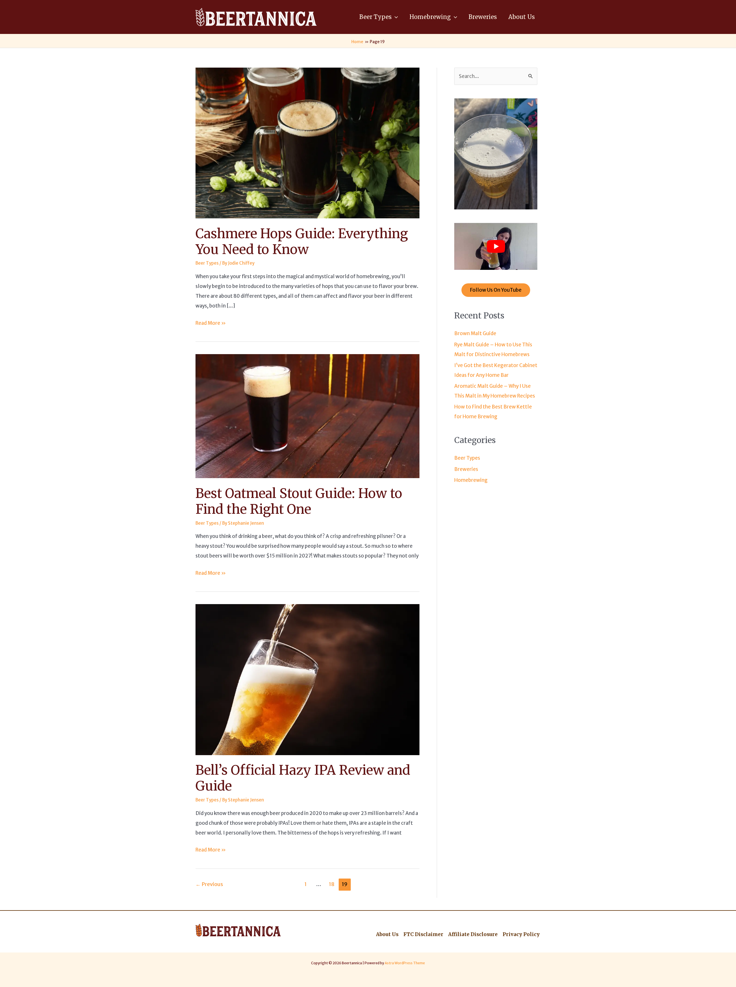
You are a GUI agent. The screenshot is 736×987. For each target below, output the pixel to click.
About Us (387, 934)
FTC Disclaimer (423, 934)
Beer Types (206, 263)
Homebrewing (471, 480)
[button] (395, 17)
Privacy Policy (521, 934)
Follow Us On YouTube (496, 290)
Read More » (210, 324)
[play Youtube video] (495, 246)
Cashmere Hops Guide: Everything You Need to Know (301, 241)
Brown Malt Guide (475, 333)
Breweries (466, 469)
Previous (209, 884)
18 (331, 884)
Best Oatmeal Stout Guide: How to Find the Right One (298, 501)
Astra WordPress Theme (405, 963)
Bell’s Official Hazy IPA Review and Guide (302, 778)
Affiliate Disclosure (473, 934)
